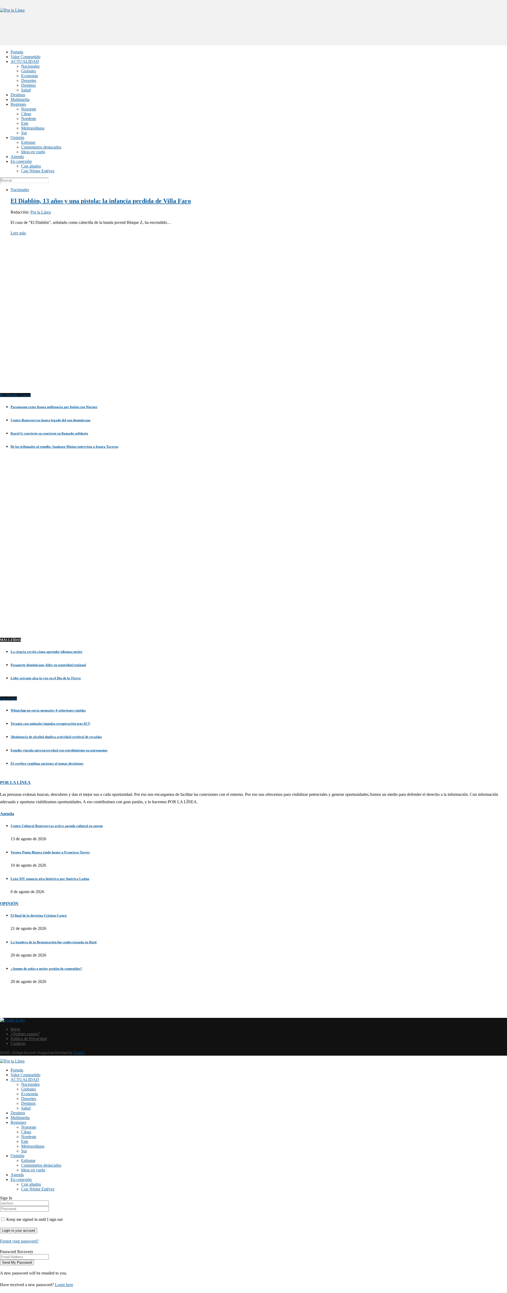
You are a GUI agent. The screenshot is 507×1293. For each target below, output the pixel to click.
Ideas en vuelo (33, 152)
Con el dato (8, 698)
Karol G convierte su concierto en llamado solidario (49, 433)
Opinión (17, 137)
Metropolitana (32, 128)
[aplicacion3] (253, 319)
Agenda (17, 156)
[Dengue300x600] (253, 620)
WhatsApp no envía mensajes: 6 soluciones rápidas (48, 710)
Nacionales (30, 66)
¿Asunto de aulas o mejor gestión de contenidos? (46, 969)
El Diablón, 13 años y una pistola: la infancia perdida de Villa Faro (101, 200)
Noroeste (28, 109)
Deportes (28, 80)
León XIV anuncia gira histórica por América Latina (50, 879)
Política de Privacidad (29, 1038)
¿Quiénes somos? (25, 1034)
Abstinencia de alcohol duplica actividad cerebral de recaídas (56, 737)
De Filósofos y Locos (15, 395)
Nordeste (28, 118)
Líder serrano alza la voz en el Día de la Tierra (46, 678)
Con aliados (31, 166)
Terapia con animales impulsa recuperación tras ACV (50, 724)
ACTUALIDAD (25, 61)
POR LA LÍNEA (15, 782)
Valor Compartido (25, 56)
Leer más (18, 233)
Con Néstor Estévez (37, 171)
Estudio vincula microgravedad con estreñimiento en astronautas (59, 750)
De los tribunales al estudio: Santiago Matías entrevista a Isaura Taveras (64, 447)
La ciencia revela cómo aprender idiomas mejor (46, 652)
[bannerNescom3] (253, 35)
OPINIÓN (9, 903)
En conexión (21, 161)
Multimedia (20, 99)
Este (24, 123)
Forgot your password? (19, 1241)
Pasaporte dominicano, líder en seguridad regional (48, 665)
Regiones (18, 104)
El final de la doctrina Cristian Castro (39, 915)
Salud (26, 90)
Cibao (26, 114)
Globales (28, 71)
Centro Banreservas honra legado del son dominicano (51, 420)
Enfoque (28, 142)
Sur (24, 133)
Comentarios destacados (41, 147)
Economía (29, 75)
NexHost (79, 1053)
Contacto (18, 1043)
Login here (64, 1284)
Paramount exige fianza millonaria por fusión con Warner (54, 407)
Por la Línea (40, 212)
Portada (17, 52)
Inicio (15, 1029)
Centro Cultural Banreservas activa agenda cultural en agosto (57, 826)
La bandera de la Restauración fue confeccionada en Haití (54, 942)
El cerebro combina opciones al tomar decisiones (47, 763)
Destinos (28, 85)
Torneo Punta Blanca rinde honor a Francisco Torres (50, 852)
